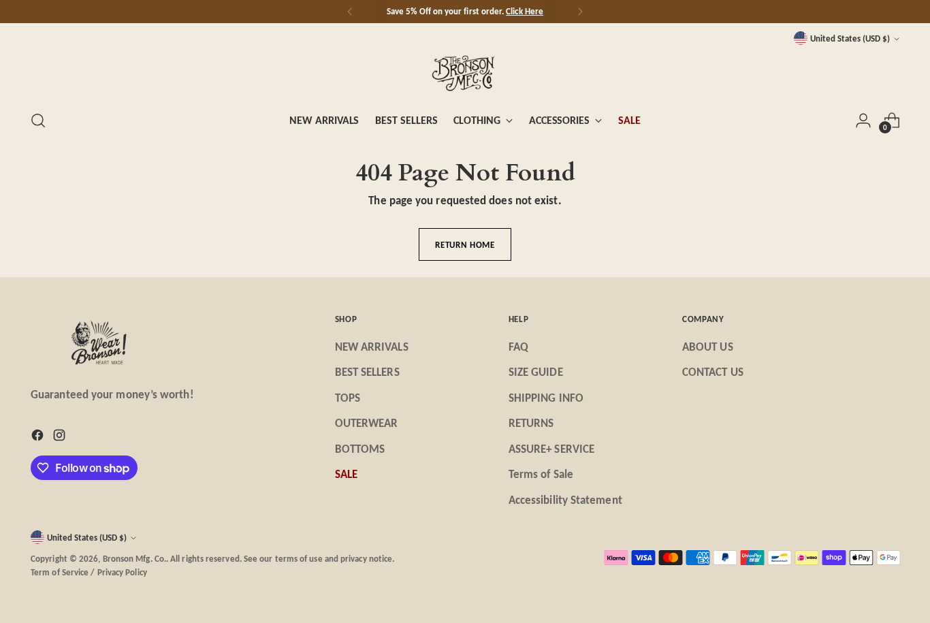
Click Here (524, 11)
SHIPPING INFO (546, 398)
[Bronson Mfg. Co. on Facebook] (39, 437)
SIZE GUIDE (536, 372)
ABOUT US (707, 347)
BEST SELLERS (367, 372)
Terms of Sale (541, 474)
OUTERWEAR (366, 423)
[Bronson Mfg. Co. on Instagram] (60, 437)
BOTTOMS (360, 449)
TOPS (347, 398)
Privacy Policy (122, 572)
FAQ (518, 347)
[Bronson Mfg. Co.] (465, 72)
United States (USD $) (850, 38)
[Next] (580, 11)
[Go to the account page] (863, 120)
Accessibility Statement (565, 500)
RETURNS (531, 423)
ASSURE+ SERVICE (551, 449)
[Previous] (350, 11)
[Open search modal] (38, 120)
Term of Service (60, 572)
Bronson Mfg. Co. (134, 558)
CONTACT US (712, 372)
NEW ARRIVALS (371, 347)
